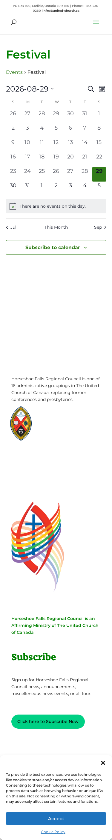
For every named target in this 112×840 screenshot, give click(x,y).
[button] (103, 763)
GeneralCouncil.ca (61, 426)
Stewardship (56, 431)
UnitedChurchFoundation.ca (71, 420)
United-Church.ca (61, 414)
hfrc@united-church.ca (61, 11)
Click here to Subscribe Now (48, 721)
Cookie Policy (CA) (39, 476)
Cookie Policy (53, 831)
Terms (39, 467)
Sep (98, 227)
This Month (56, 227)
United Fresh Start (61, 437)
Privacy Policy (39, 458)
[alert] (56, 206)
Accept (56, 818)
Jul (13, 227)
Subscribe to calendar (52, 247)
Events (14, 72)
